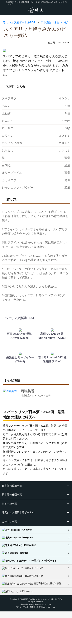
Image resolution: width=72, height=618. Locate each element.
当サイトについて (33, 568)
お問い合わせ (26, 591)
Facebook (26, 529)
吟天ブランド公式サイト (43, 560)
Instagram (27, 537)
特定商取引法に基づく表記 (47, 583)
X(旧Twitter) (29, 545)
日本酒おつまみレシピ (54, 22)
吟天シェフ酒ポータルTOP (19, 22)
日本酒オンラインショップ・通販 (42, 599)
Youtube (23, 552)
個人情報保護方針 (33, 575)
